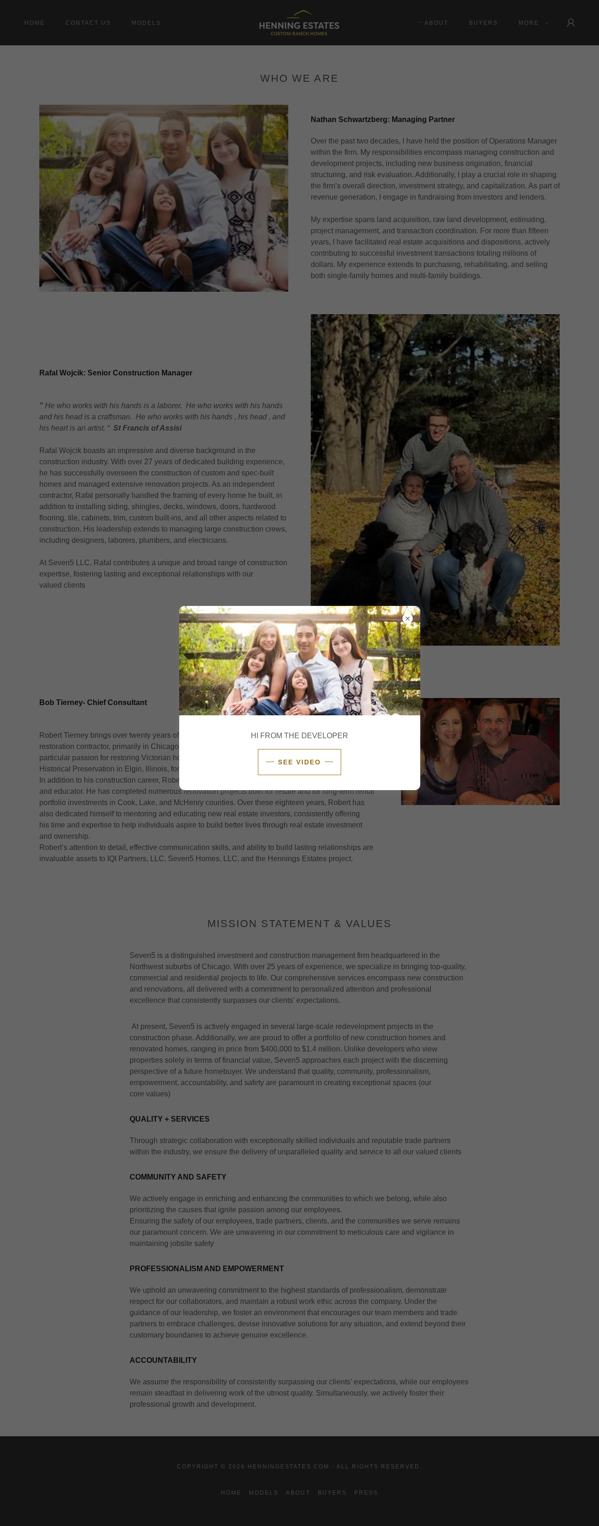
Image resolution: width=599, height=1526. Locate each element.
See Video (299, 762)
